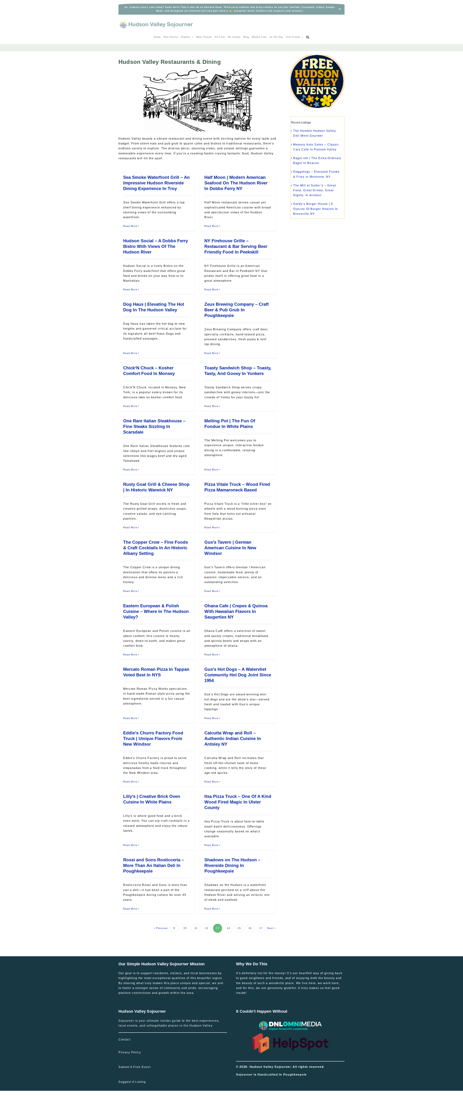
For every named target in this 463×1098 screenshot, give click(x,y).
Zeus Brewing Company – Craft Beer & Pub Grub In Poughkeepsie (236, 310)
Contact (124, 1039)
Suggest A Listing (132, 1081)
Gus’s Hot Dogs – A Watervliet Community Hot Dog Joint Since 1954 (237, 675)
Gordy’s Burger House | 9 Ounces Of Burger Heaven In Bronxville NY (315, 208)
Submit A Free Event (134, 1067)
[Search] (307, 37)
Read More (130, 226)
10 (184, 928)
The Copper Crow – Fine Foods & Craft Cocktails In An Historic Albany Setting (155, 548)
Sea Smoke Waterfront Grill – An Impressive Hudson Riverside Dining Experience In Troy (156, 183)
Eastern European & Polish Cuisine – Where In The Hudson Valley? (156, 611)
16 (250, 928)
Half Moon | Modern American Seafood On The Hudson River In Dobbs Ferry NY (235, 183)
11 (195, 928)
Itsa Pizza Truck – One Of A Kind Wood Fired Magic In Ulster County (237, 802)
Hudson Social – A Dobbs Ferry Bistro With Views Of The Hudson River (155, 246)
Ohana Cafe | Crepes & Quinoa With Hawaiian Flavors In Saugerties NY (235, 611)
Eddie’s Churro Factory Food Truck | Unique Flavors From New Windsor (153, 738)
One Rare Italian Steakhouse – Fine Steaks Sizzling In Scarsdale (154, 426)
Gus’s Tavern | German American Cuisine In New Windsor (230, 548)
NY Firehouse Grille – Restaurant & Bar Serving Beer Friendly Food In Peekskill (235, 246)
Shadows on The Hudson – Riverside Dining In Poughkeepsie (232, 865)
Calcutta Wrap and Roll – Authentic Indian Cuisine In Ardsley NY (232, 738)
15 (239, 928)
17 (260, 928)
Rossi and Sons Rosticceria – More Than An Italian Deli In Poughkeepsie (153, 865)
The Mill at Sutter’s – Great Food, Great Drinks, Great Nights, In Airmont (314, 190)
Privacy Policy (129, 1052)
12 (206, 928)
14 (228, 928)
